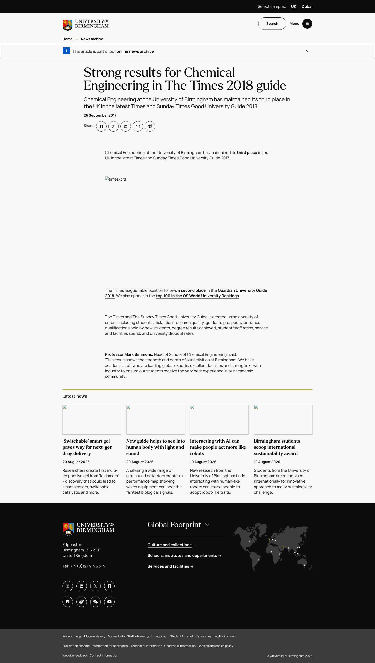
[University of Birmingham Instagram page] (67, 586)
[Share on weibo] (150, 126)
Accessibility (116, 636)
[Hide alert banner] (307, 51)
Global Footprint (174, 525)
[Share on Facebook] (101, 126)
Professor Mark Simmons (128, 354)
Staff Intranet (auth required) (147, 636)
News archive (92, 38)
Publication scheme (76, 646)
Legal (78, 636)
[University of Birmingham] (85, 23)
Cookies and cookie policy (215, 646)
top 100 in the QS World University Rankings (197, 295)
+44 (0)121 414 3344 (87, 566)
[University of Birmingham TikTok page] (67, 602)
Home (67, 38)
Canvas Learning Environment (216, 636)
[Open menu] (307, 23)
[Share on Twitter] (113, 126)
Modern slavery (94, 636)
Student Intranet (181, 636)
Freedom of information (146, 646)
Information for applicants (110, 646)
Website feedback (74, 655)
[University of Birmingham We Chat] (95, 602)
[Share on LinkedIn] (125, 126)
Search (272, 23)
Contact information (104, 655)
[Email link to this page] (138, 126)
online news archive (135, 51)
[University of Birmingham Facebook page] (109, 586)
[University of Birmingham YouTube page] (109, 602)
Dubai (307, 6)
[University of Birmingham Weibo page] (81, 602)
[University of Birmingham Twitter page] (95, 586)
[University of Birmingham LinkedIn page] (81, 586)
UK (293, 6)
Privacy (67, 636)
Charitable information (180, 646)
